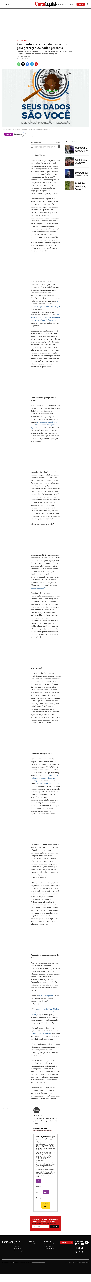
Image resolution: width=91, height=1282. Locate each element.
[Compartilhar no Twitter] (23, 64)
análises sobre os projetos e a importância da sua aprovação (44, 778)
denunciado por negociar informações (45, 307)
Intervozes (22, 40)
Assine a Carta (66, 1242)
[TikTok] (82, 1248)
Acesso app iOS (49, 1246)
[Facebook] (76, 1244)
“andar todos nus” (38, 588)
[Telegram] (76, 1252)
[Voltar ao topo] (87, 1242)
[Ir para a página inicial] (45, 4)
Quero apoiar (45, 1205)
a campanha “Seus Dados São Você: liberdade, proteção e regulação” (44, 425)
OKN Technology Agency (83, 1262)
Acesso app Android (50, 1243)
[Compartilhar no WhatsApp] (18, 64)
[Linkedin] (79, 1248)
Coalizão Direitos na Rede (41, 1034)
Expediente (17, 1248)
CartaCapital (25, 56)
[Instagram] (76, 1248)
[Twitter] (79, 1244)
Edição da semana (61, 4)
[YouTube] (82, 1244)
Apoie (8, 134)
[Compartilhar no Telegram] (32, 64)
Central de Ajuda (49, 1248)
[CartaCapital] (36, 1110)
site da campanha (46, 996)
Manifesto (17, 1246)
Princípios (17, 1243)
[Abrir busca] (88, 4)
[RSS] (82, 1252)
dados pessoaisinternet (42, 1130)
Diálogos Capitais (19, 1251)
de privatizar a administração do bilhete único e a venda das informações (45, 317)
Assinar (54, 1226)
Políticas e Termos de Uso (38, 1262)
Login (72, 4)
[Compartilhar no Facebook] (27, 64)
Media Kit (32, 1243)
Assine (80, 4)
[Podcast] (79, 1252)
